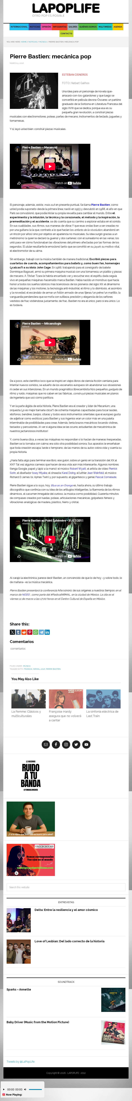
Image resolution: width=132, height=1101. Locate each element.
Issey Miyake (39, 472)
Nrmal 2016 (39, 669)
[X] (12, 632)
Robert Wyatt (78, 468)
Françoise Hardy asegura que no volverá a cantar (65, 716)
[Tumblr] (18, 632)
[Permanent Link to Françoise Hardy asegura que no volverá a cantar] (66, 691)
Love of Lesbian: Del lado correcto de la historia (69, 941)
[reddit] (24, 632)
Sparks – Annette (19, 989)
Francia (28, 669)
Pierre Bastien (100, 204)
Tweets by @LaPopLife (20, 1061)
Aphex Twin (41, 477)
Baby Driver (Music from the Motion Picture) (38, 1022)
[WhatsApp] (35, 632)
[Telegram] (41, 632)
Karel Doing (68, 472)
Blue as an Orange (62, 485)
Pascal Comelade (105, 477)
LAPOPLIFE (66, 10)
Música (26, 666)
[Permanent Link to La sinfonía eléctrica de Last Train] (103, 691)
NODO (26, 594)
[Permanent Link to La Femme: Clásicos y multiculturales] (28, 691)
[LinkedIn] (47, 632)
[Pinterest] (29, 632)
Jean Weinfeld (95, 472)
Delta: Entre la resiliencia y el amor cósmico (66, 910)
